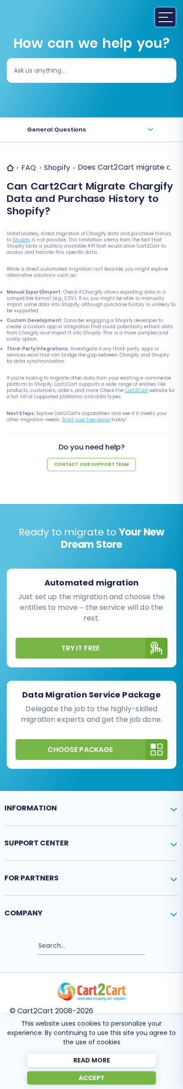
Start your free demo (86, 419)
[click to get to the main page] (91, 991)
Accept (92, 1077)
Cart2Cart (136, 390)
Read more (91, 1060)
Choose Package (80, 749)
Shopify (21, 239)
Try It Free (80, 648)
